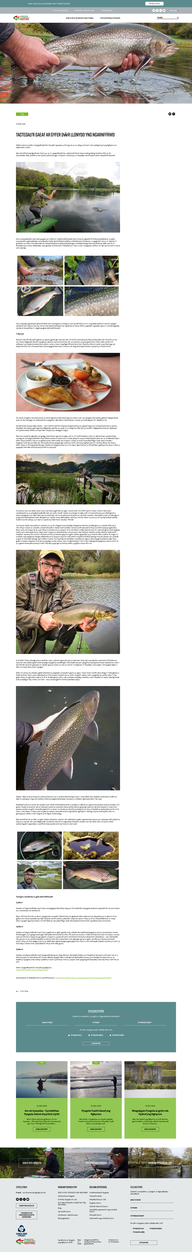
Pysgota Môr (118, 1035)
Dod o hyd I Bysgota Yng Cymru (79, 18)
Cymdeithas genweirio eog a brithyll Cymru (103, 1211)
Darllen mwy (42, 1129)
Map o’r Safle (79, 1242)
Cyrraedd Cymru (64, 1212)
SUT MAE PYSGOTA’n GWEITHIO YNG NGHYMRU (72, 1204)
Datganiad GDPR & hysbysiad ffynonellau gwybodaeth (92, 1242)
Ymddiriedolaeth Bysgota (99, 1193)
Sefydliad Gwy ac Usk (97, 1200)
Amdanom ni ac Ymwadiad (113, 1241)
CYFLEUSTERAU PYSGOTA (96, 1163)
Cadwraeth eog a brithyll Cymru (101, 1218)
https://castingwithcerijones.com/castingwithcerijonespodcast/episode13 (83, 978)
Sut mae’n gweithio (60, 10)
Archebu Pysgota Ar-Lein (160, 1163)
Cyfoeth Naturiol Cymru (98, 1206)
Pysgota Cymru (95, 1203)
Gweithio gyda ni (26, 1206)
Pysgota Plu (76, 1035)
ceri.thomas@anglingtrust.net (34, 1193)
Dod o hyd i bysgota (32, 1163)
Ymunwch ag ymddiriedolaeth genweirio (26, 1215)
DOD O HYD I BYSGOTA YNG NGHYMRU (73, 1193)
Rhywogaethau (107, 10)
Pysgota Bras (97, 1035)
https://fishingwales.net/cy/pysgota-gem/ (32, 970)
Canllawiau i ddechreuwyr (84, 10)
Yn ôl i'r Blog (24, 991)
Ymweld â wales (95, 1196)
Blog (59, 1208)
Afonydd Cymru (95, 1215)
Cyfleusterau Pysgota (110, 18)
